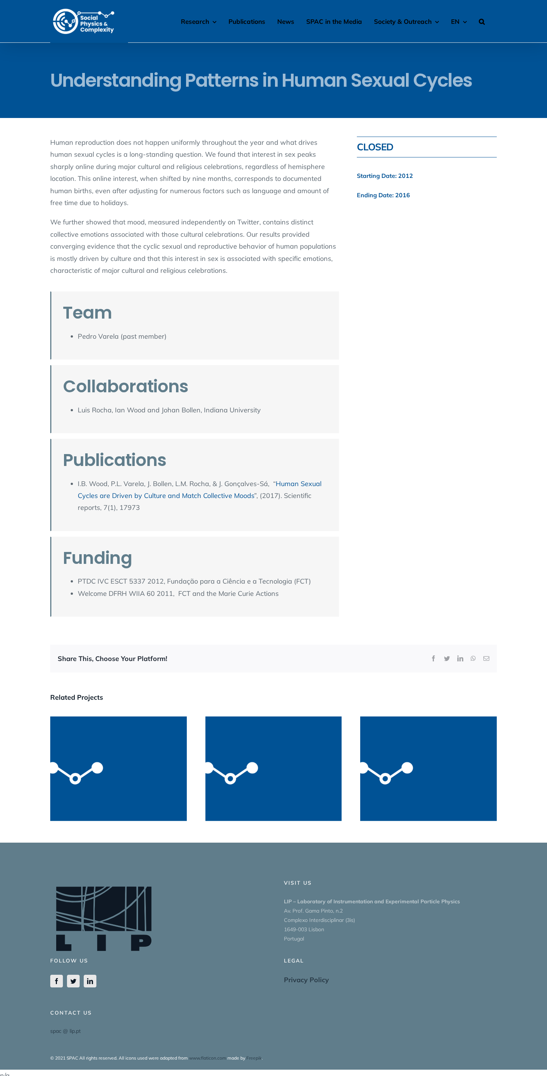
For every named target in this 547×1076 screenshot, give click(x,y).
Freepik (254, 1058)
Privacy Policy (306, 980)
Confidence (118, 761)
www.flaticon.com (207, 1058)
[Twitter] (73, 981)
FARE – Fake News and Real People (273, 761)
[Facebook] (56, 981)
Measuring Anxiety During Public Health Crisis (428, 756)
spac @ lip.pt (65, 1031)
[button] (482, 20)
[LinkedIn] (90, 981)
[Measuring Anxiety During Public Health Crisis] (428, 768)
